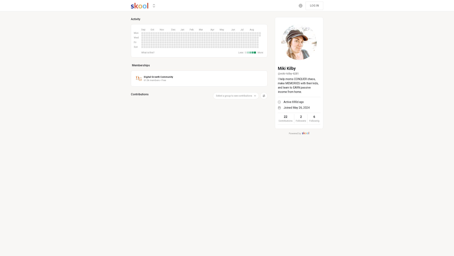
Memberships (141, 65)
